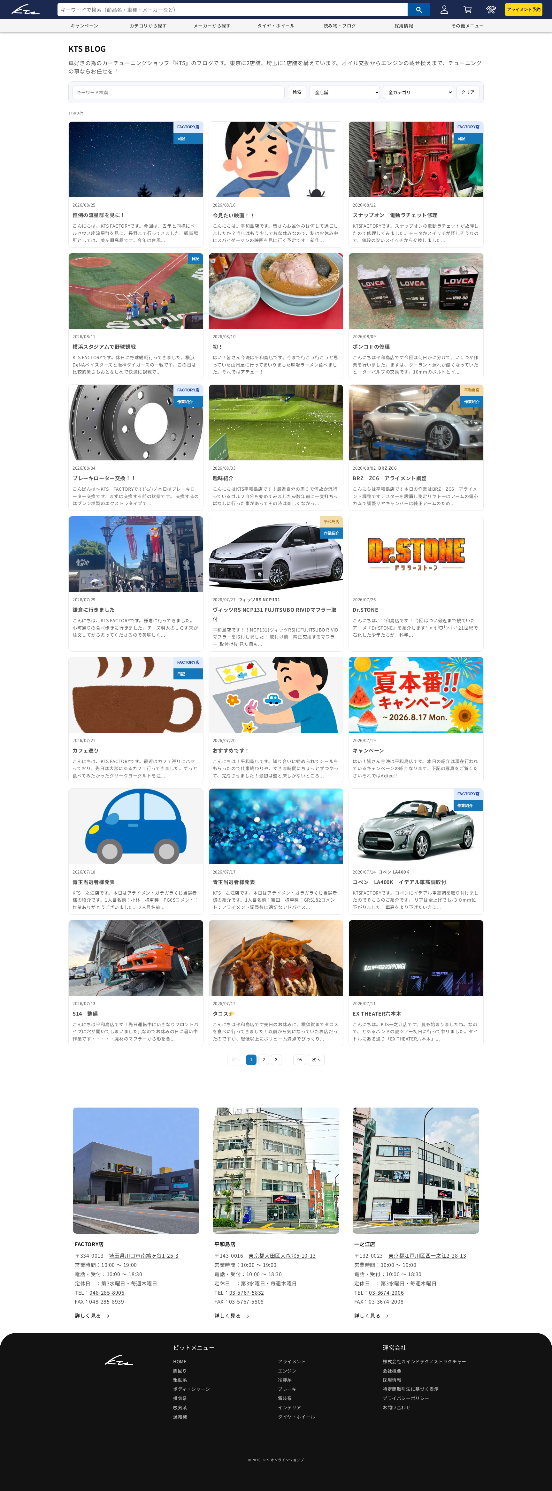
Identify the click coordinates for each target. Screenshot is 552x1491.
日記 (181, 138)
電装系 (285, 1398)
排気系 (180, 1398)
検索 (297, 92)
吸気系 (180, 1407)
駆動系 (180, 1380)
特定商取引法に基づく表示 (411, 1389)
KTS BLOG (87, 48)
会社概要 (392, 1370)
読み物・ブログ (340, 25)
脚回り (180, 1370)
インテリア (289, 1407)
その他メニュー (467, 25)
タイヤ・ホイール (276, 25)
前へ (236, 1059)
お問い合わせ (397, 1407)
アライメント (292, 1361)
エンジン (287, 1370)
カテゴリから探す (148, 25)
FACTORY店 (188, 127)
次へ (316, 1059)
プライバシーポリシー (406, 1398)
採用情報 (404, 25)
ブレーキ (287, 1389)
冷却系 (285, 1380)
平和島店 (471, 390)
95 (299, 1059)
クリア (468, 92)
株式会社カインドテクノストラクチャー (424, 1361)
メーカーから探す (212, 25)
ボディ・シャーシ (191, 1389)
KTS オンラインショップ (283, 1459)
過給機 (180, 1416)
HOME (179, 1361)
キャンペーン (84, 25)
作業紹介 (185, 401)
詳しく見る (88, 1315)
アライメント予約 (523, 9)
